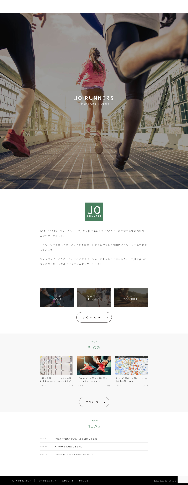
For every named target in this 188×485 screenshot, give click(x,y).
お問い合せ (84, 480)
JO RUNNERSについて (22, 480)
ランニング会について (47, 480)
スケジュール (67, 480)
